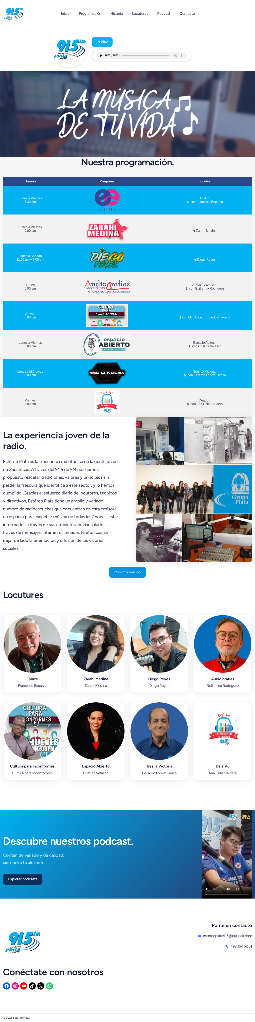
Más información (127, 572)
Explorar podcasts (22, 879)
